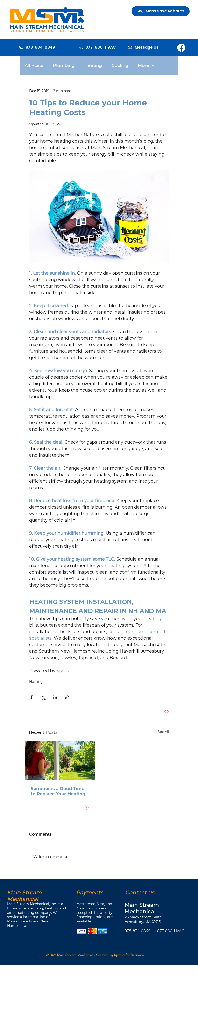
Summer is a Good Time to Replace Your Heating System (58, 791)
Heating (93, 65)
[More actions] (166, 91)
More (143, 65)
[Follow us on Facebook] (181, 47)
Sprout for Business (129, 955)
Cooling (120, 65)
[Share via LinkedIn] (55, 697)
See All (163, 732)
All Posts (34, 65)
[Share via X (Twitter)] (43, 697)
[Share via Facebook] (31, 697)
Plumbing (64, 65)
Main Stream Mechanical (75, 955)
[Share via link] (67, 697)
